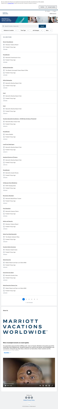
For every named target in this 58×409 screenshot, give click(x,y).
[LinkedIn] (32, 398)
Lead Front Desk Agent (8, 144)
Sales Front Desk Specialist (9, 234)
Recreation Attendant (8, 195)
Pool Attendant (6, 208)
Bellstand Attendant (8, 67)
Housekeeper (6, 54)
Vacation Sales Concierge (9, 247)
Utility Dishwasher (7, 80)
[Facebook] (29, 398)
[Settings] (49, 386)
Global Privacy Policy (29, 400)
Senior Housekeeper (8, 41)
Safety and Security (8, 221)
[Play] (5, 385)
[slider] (40, 386)
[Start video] (29, 372)
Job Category (36, 30)
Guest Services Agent (8, 272)
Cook (4, 93)
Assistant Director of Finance (10, 157)
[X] (26, 398)
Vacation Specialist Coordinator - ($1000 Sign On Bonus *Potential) (19, 118)
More (47, 30)
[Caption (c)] (46, 386)
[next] (37, 299)
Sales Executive (7, 259)
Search (42, 26)
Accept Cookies (51, 7)
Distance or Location (9, 30)
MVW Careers (53, 13)
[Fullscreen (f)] (52, 386)
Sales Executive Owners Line (10, 285)
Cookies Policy (11, 3)
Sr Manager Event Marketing (10, 182)
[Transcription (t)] (43, 386)
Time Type (23, 30)
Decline (42, 7)
